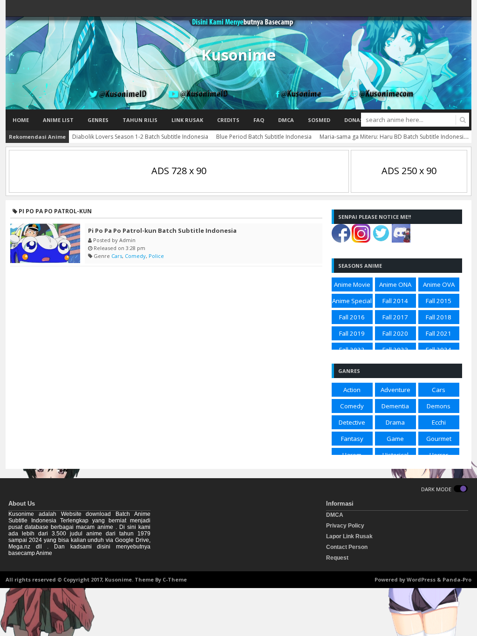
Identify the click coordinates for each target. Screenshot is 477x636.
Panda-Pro (457, 579)
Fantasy (352, 438)
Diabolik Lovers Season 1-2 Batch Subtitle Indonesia (140, 137)
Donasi (354, 119)
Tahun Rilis (140, 119)
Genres (98, 119)
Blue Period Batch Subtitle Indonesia (264, 137)
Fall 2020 (395, 333)
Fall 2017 (395, 317)
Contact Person (347, 547)
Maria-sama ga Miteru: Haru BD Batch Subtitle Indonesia (393, 137)
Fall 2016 (352, 317)
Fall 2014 (395, 301)
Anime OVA (439, 284)
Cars (116, 255)
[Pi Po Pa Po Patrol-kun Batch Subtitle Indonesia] (45, 243)
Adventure (395, 390)
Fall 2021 (438, 333)
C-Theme (175, 579)
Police (156, 255)
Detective (352, 422)
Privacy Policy (345, 525)
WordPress (421, 579)
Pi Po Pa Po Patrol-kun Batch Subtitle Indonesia (162, 230)
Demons (438, 406)
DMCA (286, 119)
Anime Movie (352, 284)
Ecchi (439, 422)
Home (21, 119)
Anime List (58, 119)
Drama (395, 422)
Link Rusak (187, 119)
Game (395, 438)
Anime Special (352, 301)
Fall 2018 (438, 317)
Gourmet (438, 438)
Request (337, 558)
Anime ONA (395, 284)
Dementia (395, 406)
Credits (228, 119)
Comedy (135, 255)
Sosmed (319, 119)
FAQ (258, 119)
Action (352, 390)
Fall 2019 (352, 333)
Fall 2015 (438, 301)
